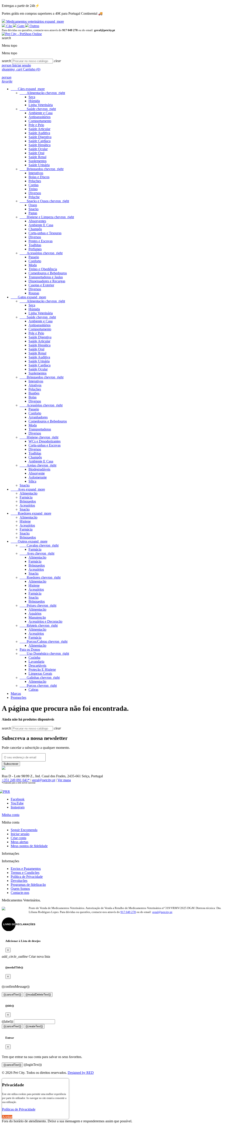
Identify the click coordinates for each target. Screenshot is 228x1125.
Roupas (33, 293)
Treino (33, 189)
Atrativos (34, 385)
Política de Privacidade (27, 877)
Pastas (32, 213)
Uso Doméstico (44, 653)
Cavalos (39, 545)
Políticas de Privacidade (18, 1109)
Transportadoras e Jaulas (45, 277)
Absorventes (37, 221)
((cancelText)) (12, 994)
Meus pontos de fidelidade (29, 846)
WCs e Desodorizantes (44, 441)
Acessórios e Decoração (45, 621)
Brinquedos (41, 169)
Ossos (32, 205)
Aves (28, 489)
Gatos (28, 297)
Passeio (33, 257)
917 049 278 (128, 912)
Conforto (34, 261)
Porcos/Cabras (43, 641)
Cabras (33, 689)
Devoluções (19, 881)
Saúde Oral (36, 153)
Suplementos (37, 161)
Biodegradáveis (39, 469)
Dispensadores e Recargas (46, 281)
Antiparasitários (39, 117)
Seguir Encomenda (24, 830)
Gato (20, 26)
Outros (34, 26)
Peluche (34, 197)
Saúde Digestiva (39, 137)
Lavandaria (36, 661)
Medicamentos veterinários (34, 21)
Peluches (34, 181)
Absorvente (36, 473)
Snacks (33, 209)
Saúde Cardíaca (39, 141)
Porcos (38, 685)
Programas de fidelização (28, 885)
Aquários (34, 613)
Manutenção (37, 617)
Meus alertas (19, 842)
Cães (28, 89)
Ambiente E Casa (40, 225)
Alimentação (42, 93)
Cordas (33, 185)
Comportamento (39, 121)
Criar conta (18, 838)
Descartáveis (37, 665)
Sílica (32, 481)
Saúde (38, 109)
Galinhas (40, 677)
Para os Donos (30, 649)
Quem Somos (20, 889)
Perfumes (35, 249)
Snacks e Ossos (44, 201)
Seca (31, 97)
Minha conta (10, 815)
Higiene (39, 437)
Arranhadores (38, 417)
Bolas (32, 397)
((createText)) (34, 1026)
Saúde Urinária (39, 165)
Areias (38, 465)
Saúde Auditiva (39, 133)
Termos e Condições (25, 873)
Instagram (17, 807)
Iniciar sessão (20, 834)
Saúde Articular (39, 129)
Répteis (39, 625)
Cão (9, 26)
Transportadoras (39, 429)
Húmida (34, 101)
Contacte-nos (20, 893)
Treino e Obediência (42, 269)
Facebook (17, 799)
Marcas (16, 693)
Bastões (33, 393)
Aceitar (7, 1117)
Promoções (18, 697)
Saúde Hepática (39, 145)
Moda (32, 265)
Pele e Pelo (36, 125)
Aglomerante (37, 477)
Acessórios (41, 253)
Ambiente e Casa (40, 113)
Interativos (35, 173)
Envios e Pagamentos (26, 869)
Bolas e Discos (38, 177)
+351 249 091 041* (16, 780)
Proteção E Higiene (42, 669)
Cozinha (34, 657)
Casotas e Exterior (41, 285)
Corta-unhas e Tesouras (44, 233)
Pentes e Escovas (40, 241)
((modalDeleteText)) (38, 994)
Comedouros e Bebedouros (47, 273)
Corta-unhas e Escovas (44, 445)
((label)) (7, 1021)
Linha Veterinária (40, 105)
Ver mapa (64, 780)
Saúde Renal (37, 157)
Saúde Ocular (38, 149)
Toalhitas (34, 245)
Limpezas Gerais (40, 673)
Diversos (34, 193)
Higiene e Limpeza (47, 217)
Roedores (31, 513)
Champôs (35, 229)
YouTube (17, 803)
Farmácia (26, 497)
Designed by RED (81, 1073)
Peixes (38, 605)
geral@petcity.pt (43, 780)
